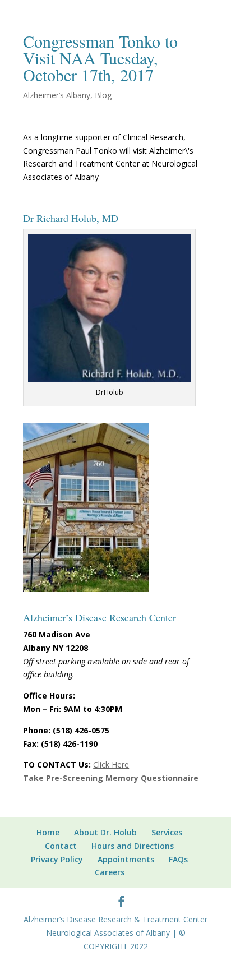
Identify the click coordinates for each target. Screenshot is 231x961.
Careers (109, 872)
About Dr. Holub (105, 832)
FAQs (178, 859)
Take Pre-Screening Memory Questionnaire (110, 778)
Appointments (126, 859)
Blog (103, 95)
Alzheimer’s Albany (56, 95)
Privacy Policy (57, 859)
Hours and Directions (132, 845)
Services (166, 832)
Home (47, 832)
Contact (61, 845)
